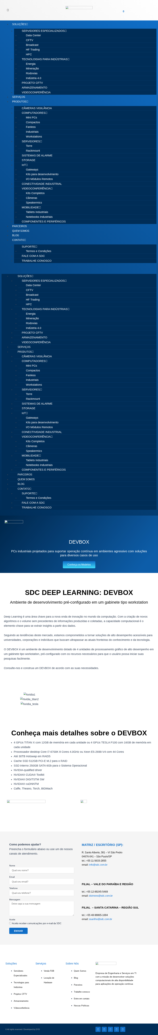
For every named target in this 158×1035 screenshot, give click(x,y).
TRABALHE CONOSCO (37, 260)
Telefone (13, 888)
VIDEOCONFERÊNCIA (36, 92)
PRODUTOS (19, 101)
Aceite (12, 919)
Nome (12, 865)
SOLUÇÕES (19, 24)
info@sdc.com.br (98, 864)
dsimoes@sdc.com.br (101, 895)
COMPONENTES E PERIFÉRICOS (44, 221)
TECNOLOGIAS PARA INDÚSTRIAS (44, 59)
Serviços (40, 963)
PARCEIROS (19, 226)
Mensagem (14, 899)
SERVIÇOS (18, 97)
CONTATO (18, 240)
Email (12, 877)
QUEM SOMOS (20, 231)
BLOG (15, 235)
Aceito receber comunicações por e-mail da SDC (36, 923)
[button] (7, 10)
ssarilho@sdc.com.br (100, 919)
